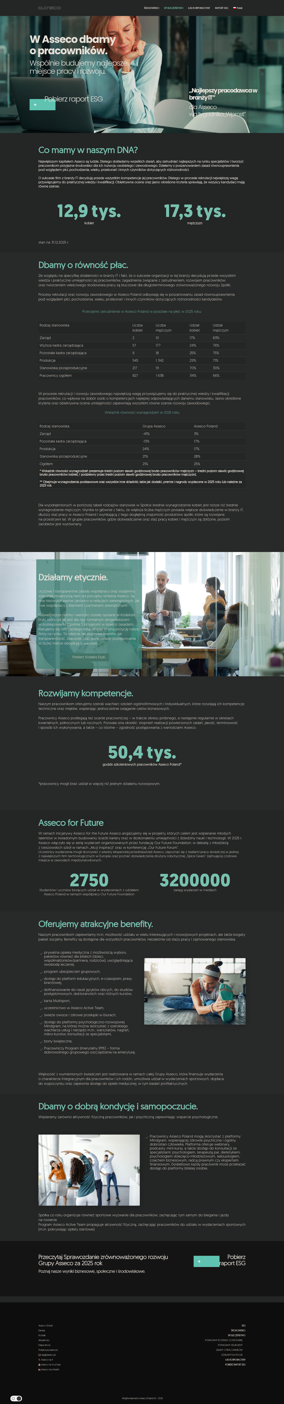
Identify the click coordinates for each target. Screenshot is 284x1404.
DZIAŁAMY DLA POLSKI (233, 1355)
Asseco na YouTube (51, 1365)
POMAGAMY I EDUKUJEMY (231, 1345)
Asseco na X (47, 1360)
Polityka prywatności (48, 1350)
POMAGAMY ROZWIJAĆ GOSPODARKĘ (225, 1340)
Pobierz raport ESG (73, 99)
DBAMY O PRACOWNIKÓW (231, 1350)
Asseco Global (45, 1326)
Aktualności (43, 1340)
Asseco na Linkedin (50, 1370)
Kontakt (42, 1335)
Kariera (41, 1331)
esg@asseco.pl (48, 1355)
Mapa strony (44, 1345)
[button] (16, 1398)
